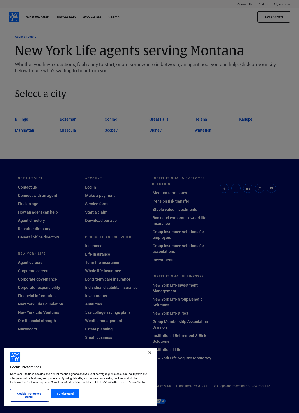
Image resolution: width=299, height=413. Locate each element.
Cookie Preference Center (29, 395)
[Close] (150, 353)
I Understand (65, 393)
